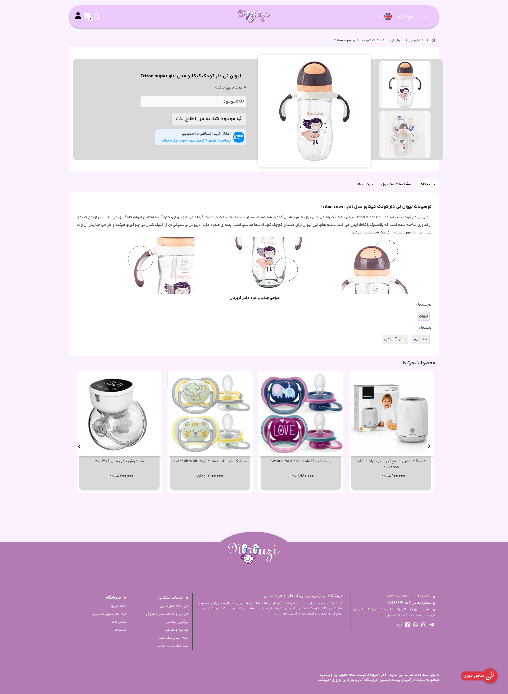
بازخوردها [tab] (365, 184)
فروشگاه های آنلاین (174, 606)
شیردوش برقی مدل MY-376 (119, 461)
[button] (429, 446)
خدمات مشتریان (169, 598)
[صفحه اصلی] (433, 40)
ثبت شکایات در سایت (172, 645)
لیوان (423, 316)
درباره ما (120, 630)
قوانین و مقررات (176, 630)
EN (380, 16)
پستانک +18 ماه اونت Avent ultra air (300, 461)
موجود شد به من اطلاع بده (206, 119)
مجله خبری (118, 606)
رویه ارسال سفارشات (173, 637)
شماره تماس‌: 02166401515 (408, 596)
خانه (423, 16)
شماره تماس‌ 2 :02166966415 (409, 603)
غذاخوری (417, 40)
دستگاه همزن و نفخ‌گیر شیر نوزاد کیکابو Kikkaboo (391, 464)
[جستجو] (120, 16)
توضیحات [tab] (427, 184)
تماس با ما (119, 622)
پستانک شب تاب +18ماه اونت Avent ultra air (210, 461)
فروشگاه (406, 16)
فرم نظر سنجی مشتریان (109, 614)
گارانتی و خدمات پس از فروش (167, 614)
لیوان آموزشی (395, 339)
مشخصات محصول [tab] (396, 184)
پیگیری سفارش (177, 622)
